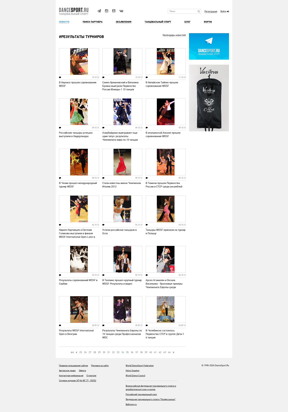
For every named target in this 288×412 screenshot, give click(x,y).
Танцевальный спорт (158, 21)
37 (136, 352)
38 (141, 352)
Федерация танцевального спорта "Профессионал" (151, 399)
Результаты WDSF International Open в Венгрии (76, 332)
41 (155, 352)
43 (164, 352)
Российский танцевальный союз (141, 394)
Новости (64, 21)
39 (146, 352)
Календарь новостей (174, 35)
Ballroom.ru (131, 404)
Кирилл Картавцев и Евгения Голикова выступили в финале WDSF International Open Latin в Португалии (77, 235)
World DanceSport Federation (140, 365)
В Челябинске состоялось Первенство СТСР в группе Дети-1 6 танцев (165, 334)
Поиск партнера (92, 21)
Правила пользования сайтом (73, 365)
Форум (208, 21)
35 (127, 352)
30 (104, 352)
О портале (91, 375)
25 (80, 352)
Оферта (82, 370)
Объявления (123, 21)
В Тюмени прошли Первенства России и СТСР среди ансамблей (164, 184)
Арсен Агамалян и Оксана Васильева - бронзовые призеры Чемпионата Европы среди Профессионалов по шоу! (164, 285)
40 (150, 352)
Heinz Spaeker (133, 370)
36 (132, 352)
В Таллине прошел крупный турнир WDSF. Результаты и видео (122, 282)
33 (118, 352)
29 (99, 352)
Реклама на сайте (100, 365)
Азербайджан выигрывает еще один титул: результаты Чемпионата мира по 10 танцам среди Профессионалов (120, 138)
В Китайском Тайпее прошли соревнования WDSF (162, 84)
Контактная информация (71, 375)
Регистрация (210, 11)
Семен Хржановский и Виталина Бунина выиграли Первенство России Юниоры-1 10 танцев (120, 86)
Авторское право (67, 370)
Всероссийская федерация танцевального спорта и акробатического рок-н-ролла (151, 388)
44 (169, 352)
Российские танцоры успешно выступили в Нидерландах (75, 134)
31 (108, 352)
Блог (187, 21)
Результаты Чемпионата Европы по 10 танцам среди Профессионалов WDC (122, 334)
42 (160, 352)
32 (113, 352)
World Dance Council (135, 375)
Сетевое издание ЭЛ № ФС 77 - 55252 (77, 380)
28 (94, 352)
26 (85, 352)
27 (90, 352)
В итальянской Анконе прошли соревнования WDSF (163, 134)
